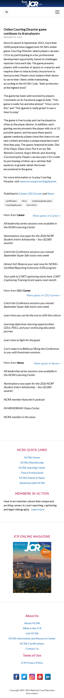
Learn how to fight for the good (22, 340)
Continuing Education (42, 201)
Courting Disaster (14, 205)
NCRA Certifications (32, 643)
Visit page (32, 3)
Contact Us (32, 648)
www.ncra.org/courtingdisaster (38, 181)
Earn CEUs (32, 205)
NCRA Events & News (32, 477)
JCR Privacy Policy (32, 662)
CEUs (24, 201)
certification (11, 201)
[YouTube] (40, 677)
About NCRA (32, 623)
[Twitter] (24, 677)
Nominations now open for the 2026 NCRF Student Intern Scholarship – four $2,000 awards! (29, 239)
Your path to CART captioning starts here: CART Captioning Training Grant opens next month (32, 278)
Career (22, 193)
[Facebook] (16, 677)
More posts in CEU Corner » (43, 295)
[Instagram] (32, 677)
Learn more (37, 509)
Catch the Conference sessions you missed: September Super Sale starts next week (29, 253)
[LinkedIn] (48, 677)
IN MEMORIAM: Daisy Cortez (21, 408)
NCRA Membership (32, 462)
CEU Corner (34, 193)
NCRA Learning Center (32, 467)
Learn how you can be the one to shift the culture (32, 315)
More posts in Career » (46, 216)
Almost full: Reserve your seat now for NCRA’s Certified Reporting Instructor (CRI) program (31, 265)
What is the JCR (32, 628)
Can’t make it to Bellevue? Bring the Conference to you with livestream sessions (31, 350)
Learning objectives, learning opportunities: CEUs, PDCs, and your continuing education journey (29, 327)
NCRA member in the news (19, 417)
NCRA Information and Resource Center (32, 638)
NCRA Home (32, 457)
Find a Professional (32, 472)
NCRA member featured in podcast (24, 399)
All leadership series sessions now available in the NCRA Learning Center (30, 225)
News (50, 193)
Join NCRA (32, 633)
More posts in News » (47, 363)
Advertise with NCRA (32, 482)
